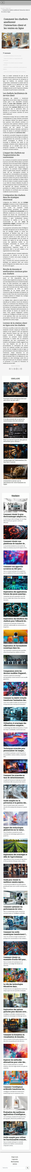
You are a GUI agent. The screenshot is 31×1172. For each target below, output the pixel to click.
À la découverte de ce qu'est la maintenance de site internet (14, 420)
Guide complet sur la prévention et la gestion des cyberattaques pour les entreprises (14, 803)
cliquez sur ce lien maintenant (20, 259)
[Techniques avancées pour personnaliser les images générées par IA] (15, 739)
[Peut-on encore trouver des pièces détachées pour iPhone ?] (15, 430)
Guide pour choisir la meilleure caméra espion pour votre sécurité (13, 882)
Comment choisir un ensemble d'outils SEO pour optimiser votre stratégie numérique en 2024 (14, 960)
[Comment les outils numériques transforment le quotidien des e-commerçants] (15, 923)
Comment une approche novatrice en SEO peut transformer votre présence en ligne (14, 569)
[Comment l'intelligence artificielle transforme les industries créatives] (15, 1078)
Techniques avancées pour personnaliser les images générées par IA (14, 750)
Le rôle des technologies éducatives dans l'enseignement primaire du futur (14, 987)
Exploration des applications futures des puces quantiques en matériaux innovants (15, 594)
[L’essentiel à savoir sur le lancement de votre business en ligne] (15, 472)
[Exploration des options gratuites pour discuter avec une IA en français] (15, 1000)
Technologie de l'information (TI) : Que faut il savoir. (15, 461)
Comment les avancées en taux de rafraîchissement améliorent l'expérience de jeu (14, 778)
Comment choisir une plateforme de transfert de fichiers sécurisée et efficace (14, 543)
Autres (15, 1164)
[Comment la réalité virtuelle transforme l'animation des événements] (15, 689)
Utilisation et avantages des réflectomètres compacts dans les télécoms (14, 725)
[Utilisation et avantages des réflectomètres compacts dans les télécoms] (15, 714)
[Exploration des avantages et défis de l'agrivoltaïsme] (15, 846)
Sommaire (7, 53)
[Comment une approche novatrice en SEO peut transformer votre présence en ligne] (15, 557)
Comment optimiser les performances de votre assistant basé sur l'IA (12, 909)
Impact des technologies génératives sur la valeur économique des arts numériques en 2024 (13, 830)
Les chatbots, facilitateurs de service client (12, 56)
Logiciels (15, 1159)
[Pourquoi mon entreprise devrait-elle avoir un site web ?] (15, 389)
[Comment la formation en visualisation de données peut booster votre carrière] (15, 1026)
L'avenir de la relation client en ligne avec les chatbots (15, 72)
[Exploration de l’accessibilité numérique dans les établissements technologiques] (15, 637)
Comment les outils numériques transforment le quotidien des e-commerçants (15, 935)
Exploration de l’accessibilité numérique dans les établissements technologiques (15, 649)
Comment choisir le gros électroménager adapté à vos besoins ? (15, 516)
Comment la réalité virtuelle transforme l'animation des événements (14, 700)
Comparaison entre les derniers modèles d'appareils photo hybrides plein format (15, 673)
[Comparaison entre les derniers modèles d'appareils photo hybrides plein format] (15, 662)
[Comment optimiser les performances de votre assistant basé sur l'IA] (15, 898)
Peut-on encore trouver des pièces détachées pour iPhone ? (15, 440)
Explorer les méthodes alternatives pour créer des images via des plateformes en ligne (14, 1063)
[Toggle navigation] (2, 2)
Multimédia (15, 1162)
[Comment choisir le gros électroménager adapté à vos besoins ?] (15, 505)
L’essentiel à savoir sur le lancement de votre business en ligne (14, 482)
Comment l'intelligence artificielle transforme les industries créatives (13, 1089)
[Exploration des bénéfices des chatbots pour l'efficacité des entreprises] (15, 610)
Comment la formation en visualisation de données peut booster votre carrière (14, 1036)
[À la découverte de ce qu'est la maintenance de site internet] (15, 410)
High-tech (8, 8)
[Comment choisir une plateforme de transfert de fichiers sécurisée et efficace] (15, 532)
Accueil (2, 8)
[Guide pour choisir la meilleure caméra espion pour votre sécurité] (15, 871)
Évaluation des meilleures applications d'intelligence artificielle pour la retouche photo (14, 1115)
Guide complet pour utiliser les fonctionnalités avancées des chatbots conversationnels (15, 1140)
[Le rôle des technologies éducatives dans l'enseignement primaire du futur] (15, 975)
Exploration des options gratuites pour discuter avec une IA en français (14, 1011)
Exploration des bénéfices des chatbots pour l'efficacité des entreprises (15, 620)
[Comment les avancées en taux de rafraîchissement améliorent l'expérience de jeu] (15, 766)
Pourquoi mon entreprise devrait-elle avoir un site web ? (15, 399)
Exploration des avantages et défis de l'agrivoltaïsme (15, 855)
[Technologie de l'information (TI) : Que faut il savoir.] (15, 451)
